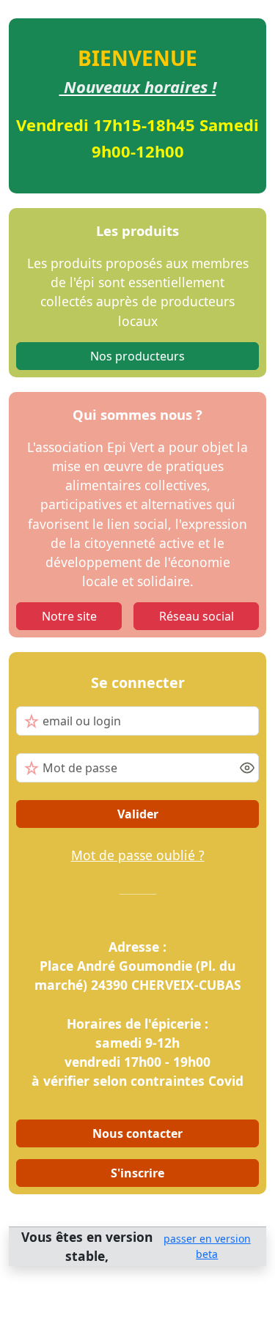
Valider (137, 814)
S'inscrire (137, 1173)
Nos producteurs (137, 356)
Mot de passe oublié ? (138, 855)
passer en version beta (207, 1246)
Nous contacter (137, 1133)
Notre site (69, 616)
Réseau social (196, 616)
